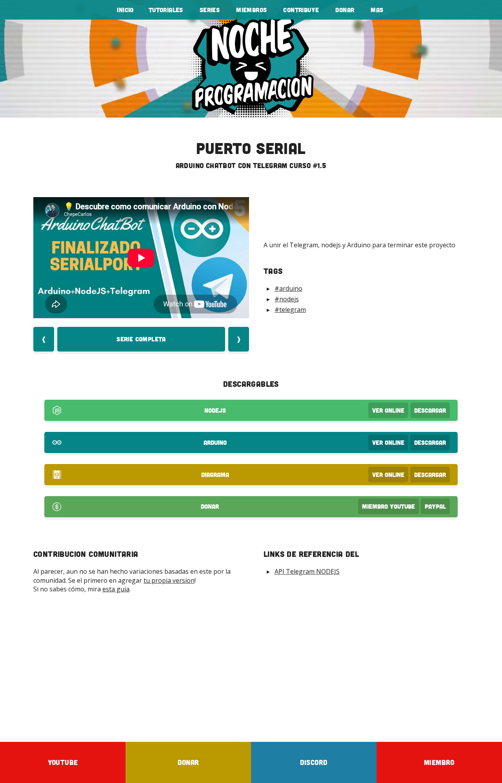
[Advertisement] (251, 667)
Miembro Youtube (388, 506)
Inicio (125, 10)
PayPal (435, 506)
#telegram (290, 309)
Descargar (430, 410)
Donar (344, 10)
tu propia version (169, 580)
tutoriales (166, 10)
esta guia (115, 589)
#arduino (288, 288)
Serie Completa (141, 339)
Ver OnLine (388, 410)
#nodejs (287, 299)
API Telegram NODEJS (307, 571)
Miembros (251, 10)
